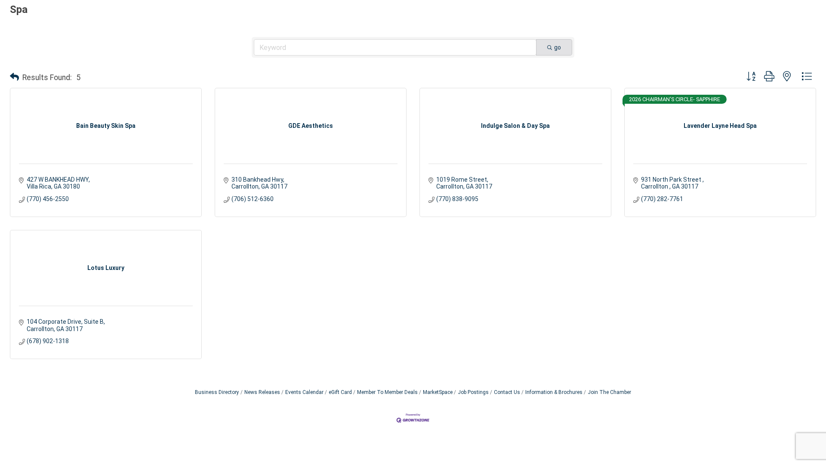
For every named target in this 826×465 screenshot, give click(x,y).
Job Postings (473, 392)
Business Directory (217, 392)
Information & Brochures (554, 392)
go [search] (557, 47)
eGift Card (340, 392)
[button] (14, 77)
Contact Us (507, 392)
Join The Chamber (609, 392)
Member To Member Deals (387, 392)
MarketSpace (438, 392)
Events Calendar (304, 392)
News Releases (262, 392)
